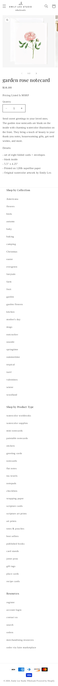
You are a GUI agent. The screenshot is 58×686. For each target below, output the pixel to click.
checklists (11, 491)
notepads (11, 483)
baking (10, 236)
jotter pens (12, 558)
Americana (12, 199)
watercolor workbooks (18, 415)
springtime (12, 349)
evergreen (11, 266)
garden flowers (14, 304)
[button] (4, 6)
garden (10, 296)
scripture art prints (16, 513)
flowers (10, 206)
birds (9, 214)
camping (11, 244)
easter (9, 259)
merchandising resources (20, 640)
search (10, 625)
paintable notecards (17, 438)
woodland (11, 394)
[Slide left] (21, 73)
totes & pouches (15, 528)
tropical (10, 364)
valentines (12, 379)
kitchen (10, 312)
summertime (13, 357)
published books (15, 543)
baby (9, 229)
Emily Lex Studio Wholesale (23, 681)
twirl (8, 372)
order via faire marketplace (21, 647)
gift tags (10, 566)
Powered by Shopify (45, 681)
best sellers (12, 536)
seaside (10, 342)
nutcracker (12, 334)
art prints (11, 521)
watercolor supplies (17, 423)
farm (9, 281)
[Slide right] (36, 73)
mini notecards (14, 430)
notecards (11, 461)
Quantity (7, 102)
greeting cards (14, 453)
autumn (10, 221)
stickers (10, 445)
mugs (9, 327)
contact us (12, 617)
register (10, 602)
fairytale (11, 274)
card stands (12, 551)
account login (13, 610)
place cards (12, 573)
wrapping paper (15, 498)
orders (9, 632)
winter (9, 387)
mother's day (13, 319)
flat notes (11, 468)
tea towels (11, 476)
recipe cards (13, 581)
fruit (8, 289)
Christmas (11, 251)
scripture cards (14, 506)
